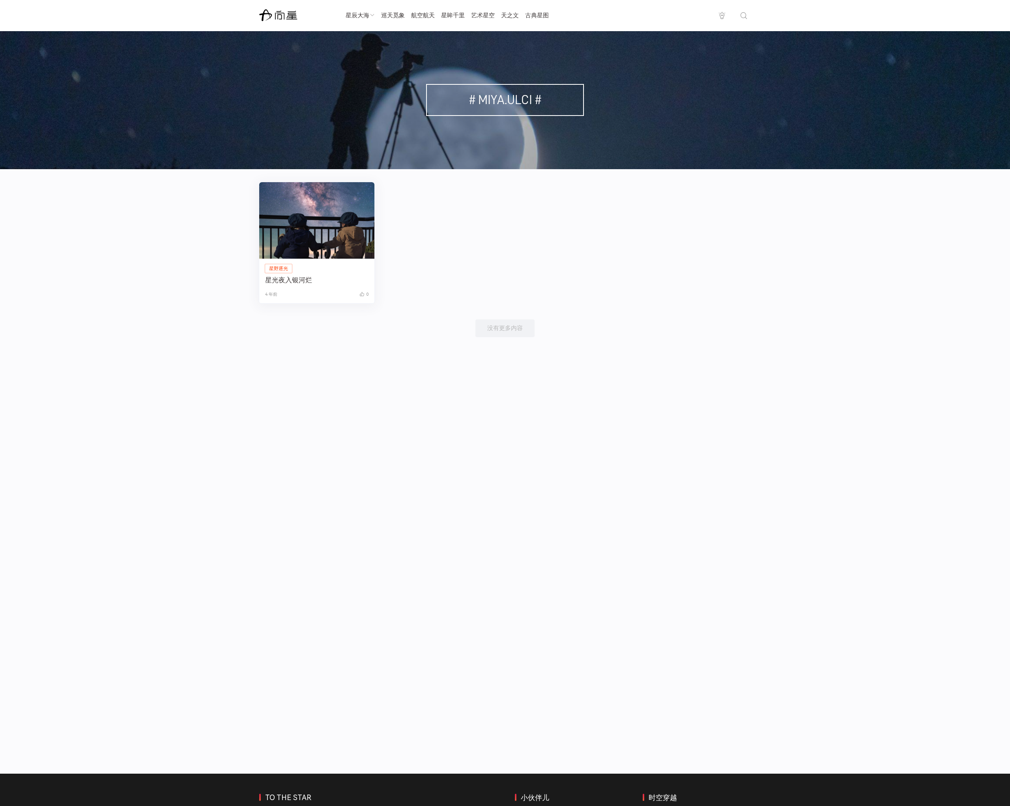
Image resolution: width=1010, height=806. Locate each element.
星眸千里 (453, 15)
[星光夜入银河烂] (316, 220)
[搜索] (743, 15)
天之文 (510, 15)
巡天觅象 (393, 15)
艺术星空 (483, 15)
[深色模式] (721, 15)
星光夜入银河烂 (288, 280)
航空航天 (423, 15)
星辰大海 (357, 15)
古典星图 (537, 15)
